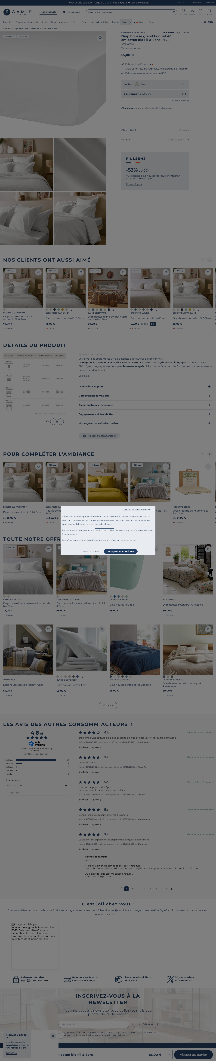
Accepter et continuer (120, 551)
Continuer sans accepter (136, 509)
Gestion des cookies (104, 530)
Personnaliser (91, 551)
